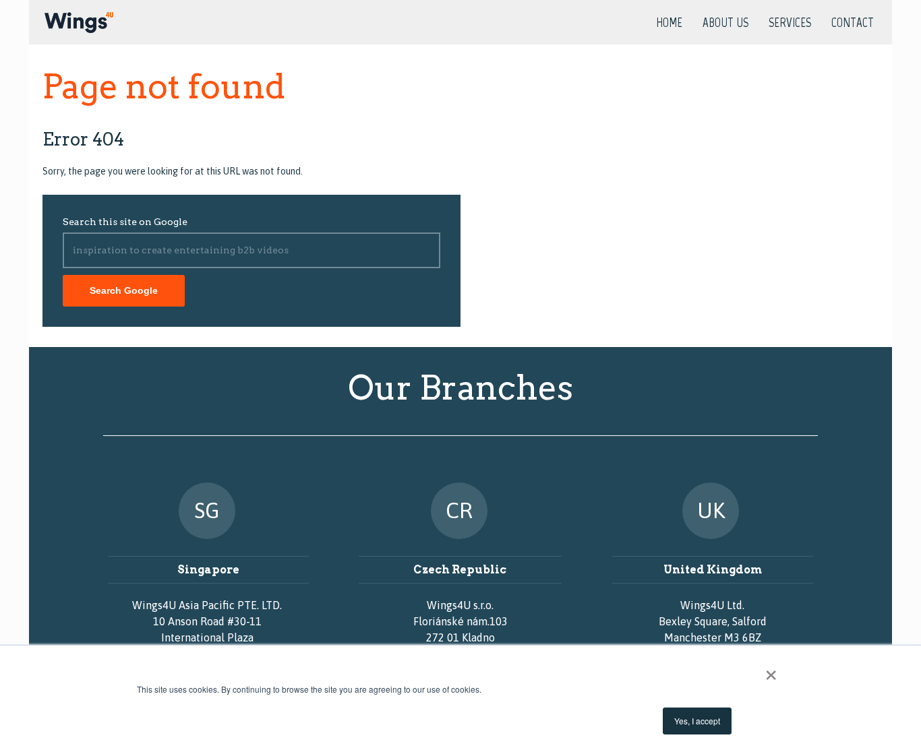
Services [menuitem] (790, 23)
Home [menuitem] (669, 23)
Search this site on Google (125, 221)
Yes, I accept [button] (697, 720)
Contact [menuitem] (852, 23)
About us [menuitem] (725, 23)
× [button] (771, 670)
